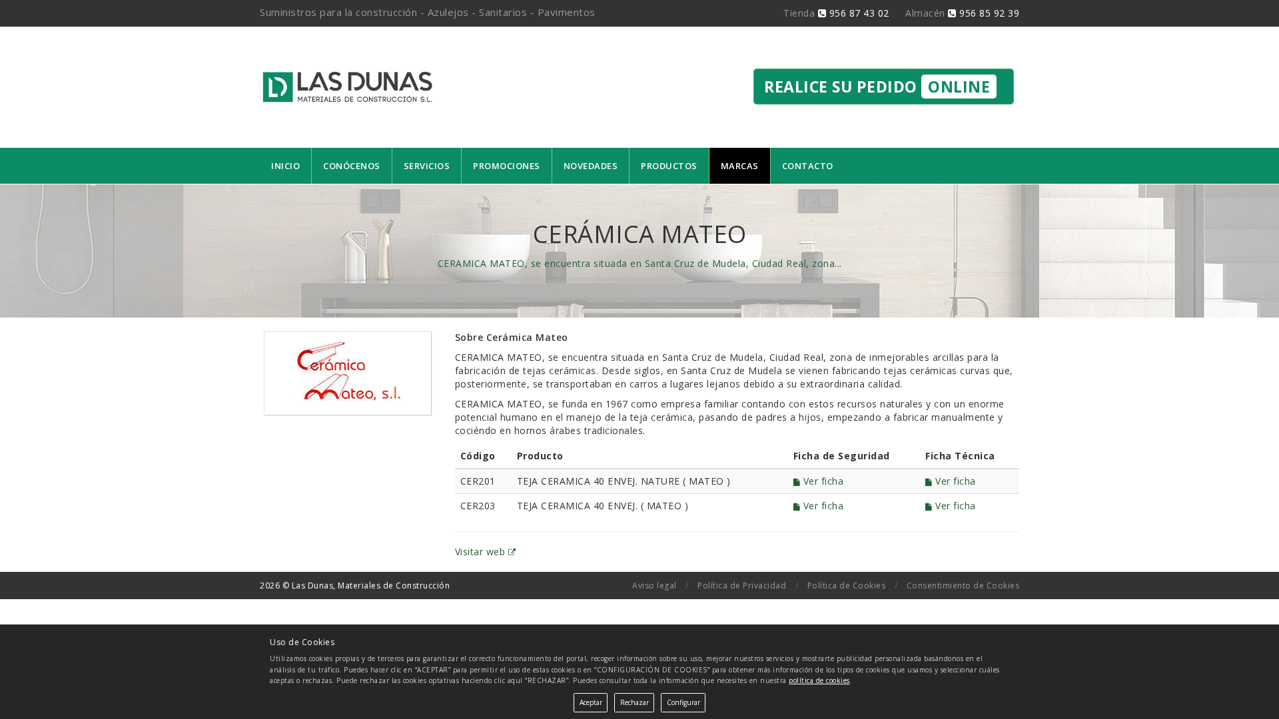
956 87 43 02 (857, 13)
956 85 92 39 (988, 13)
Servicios (427, 166)
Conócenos (351, 166)
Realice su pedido (877, 86)
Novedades (591, 166)
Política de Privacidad (741, 585)
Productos (669, 166)
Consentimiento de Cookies (963, 585)
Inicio (285, 166)
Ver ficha (821, 481)
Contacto (807, 166)
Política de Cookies (846, 585)
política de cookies (819, 680)
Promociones (506, 166)
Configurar (683, 702)
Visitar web (481, 551)
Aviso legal (654, 585)
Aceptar (591, 702)
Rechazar (634, 702)
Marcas (740, 166)
